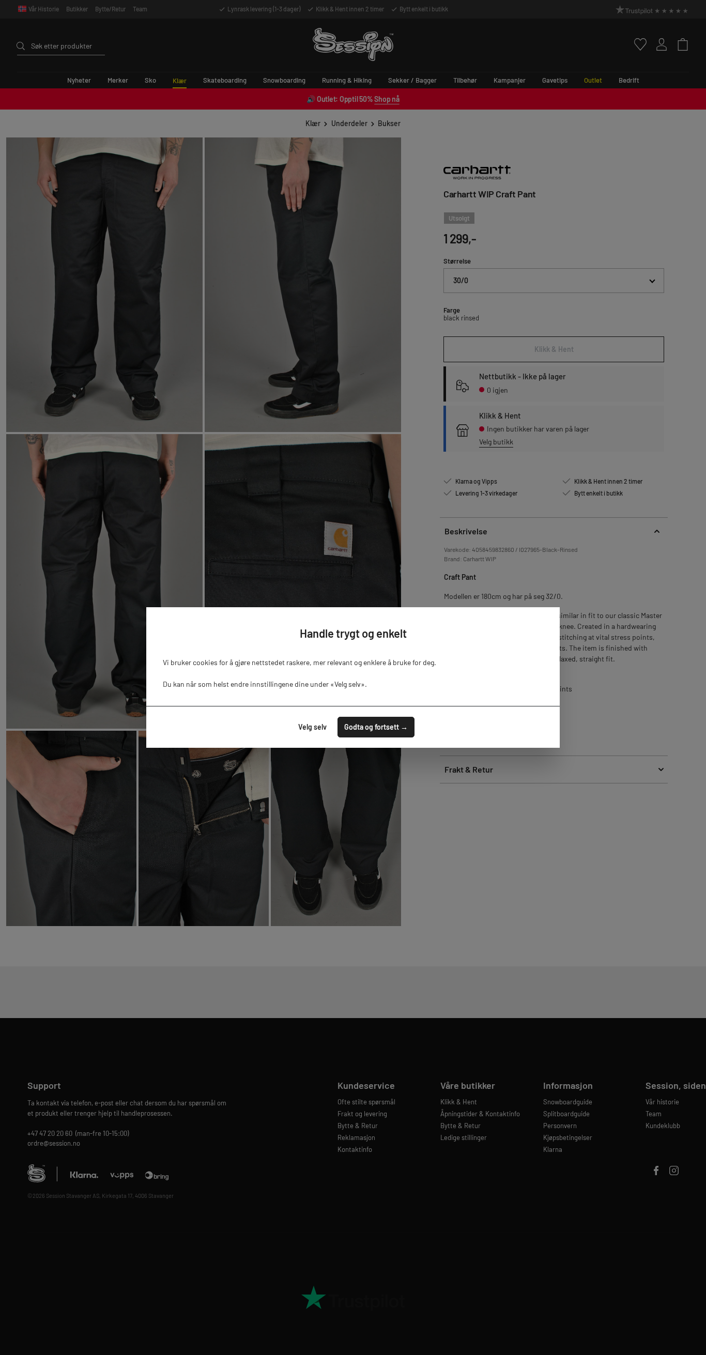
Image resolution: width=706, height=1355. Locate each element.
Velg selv (312, 726)
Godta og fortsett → (376, 726)
